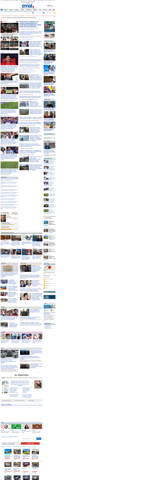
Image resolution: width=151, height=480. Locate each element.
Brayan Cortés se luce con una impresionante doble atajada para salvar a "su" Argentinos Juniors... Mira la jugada (8, 111)
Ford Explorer (25, 455)
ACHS (33, 248)
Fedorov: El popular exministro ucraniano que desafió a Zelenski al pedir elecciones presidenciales (49, 109)
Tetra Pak (24, 248)
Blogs (10, 0)
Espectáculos (28, 9)
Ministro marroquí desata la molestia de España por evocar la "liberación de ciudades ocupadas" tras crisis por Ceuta (9, 186)
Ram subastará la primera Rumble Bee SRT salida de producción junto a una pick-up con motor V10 (9, 367)
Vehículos (14, 446)
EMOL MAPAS (46, 263)
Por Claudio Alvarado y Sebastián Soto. (7, 224)
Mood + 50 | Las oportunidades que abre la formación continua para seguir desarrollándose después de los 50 (15, 258)
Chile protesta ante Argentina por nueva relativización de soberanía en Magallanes (14, 395)
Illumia (12, 234)
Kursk (7, 215)
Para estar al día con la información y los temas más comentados (9, 34)
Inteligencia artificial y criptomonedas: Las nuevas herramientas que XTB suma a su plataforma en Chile (5, 257)
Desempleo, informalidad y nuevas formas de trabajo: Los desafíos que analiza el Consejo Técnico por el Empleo (37, 257)
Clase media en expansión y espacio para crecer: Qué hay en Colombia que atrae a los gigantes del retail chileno (49, 95)
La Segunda (50, 0)
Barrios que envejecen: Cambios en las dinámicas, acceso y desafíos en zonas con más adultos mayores (49, 51)
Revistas (3, 378)
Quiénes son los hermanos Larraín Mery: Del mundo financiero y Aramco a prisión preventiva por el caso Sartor (49, 73)
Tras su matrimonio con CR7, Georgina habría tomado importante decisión (12, 288)
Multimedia (18, 11)
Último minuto (4, 177)
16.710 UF (51, 246)
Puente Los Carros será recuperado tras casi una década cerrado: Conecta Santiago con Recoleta (35, 111)
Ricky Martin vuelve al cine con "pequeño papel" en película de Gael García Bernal (29, 276)
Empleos (34, 0)
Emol (2, 0)
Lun (53, 0)
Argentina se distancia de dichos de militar (27, 37)
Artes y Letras (25, 377)
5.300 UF (46, 225)
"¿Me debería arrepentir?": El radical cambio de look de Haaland (12, 282)
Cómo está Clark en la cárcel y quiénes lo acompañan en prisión (35, 310)
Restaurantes (48, 285)
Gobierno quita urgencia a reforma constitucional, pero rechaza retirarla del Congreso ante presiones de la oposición (19, 383)
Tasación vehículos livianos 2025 (6, 400)
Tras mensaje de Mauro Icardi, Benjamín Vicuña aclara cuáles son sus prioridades (37, 283)
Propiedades (30, 0)
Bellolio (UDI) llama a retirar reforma (26, 72)
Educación (9, 11)
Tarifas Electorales (31, 400)
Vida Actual (35, 377)
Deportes (17, 9)
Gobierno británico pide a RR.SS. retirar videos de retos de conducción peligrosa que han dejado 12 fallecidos (35, 167)
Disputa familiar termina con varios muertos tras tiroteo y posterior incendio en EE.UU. (30, 97)
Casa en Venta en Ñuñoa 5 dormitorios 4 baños (26, 469)
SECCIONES (4, 21)
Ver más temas (46, 137)
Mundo (22, 9)
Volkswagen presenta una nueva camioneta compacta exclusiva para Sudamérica (36, 365)
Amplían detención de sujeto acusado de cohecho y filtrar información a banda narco (30, 91)
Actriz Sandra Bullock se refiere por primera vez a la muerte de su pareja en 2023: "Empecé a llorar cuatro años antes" (37, 296)
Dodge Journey (34, 455)
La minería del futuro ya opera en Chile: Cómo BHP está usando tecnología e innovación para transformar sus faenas (5, 243)
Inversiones (21, 0)
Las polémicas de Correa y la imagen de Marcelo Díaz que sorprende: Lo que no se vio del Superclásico (9, 318)
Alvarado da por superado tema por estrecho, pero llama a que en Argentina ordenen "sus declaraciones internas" (30, 33)
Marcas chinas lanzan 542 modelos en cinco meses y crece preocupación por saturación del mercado (9, 360)
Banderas (2, 430)
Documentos (14, 11)
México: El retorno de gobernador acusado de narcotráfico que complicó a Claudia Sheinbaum (49, 119)
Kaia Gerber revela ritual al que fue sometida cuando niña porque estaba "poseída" (30, 289)
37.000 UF (46, 252)
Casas (46, 0)
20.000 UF (51, 239)
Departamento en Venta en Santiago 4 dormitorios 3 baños (52, 230)
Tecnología (5, 11)
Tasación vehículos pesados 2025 (19, 400)
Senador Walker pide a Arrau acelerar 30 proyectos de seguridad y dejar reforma (29, 65)
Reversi (12, 430)
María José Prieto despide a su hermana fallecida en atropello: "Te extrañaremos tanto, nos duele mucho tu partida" (9, 208)
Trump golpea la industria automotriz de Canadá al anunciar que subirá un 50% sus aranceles (30, 358)
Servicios (45, 9)
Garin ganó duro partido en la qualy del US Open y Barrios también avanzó (30, 318)
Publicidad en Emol (48, 325)
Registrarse (52, 6)
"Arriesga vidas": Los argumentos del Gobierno (27, 29)
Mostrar (28, 2)
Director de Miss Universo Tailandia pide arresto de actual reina (12, 294)
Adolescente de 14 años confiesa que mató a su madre (29, 56)
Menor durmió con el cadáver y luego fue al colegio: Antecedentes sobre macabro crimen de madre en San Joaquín (9, 183)
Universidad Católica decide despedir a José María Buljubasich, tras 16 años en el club (9, 82)
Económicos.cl (39, 0)
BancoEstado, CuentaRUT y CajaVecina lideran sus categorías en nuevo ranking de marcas (37, 243)
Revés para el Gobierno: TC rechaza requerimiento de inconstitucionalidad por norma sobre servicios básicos (30, 24)
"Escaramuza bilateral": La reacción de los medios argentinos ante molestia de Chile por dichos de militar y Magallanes (49, 162)
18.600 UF (46, 259)
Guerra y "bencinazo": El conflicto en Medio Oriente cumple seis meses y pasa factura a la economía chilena (49, 62)
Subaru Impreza (7, 468)
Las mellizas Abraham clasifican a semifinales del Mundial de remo (13, 324)
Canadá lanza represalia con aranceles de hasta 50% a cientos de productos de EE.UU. (30, 60)
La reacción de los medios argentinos (26, 39)
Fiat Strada (15, 468)
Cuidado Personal (49, 283)
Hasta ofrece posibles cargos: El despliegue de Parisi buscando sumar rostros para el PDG (49, 84)
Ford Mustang (16, 455)
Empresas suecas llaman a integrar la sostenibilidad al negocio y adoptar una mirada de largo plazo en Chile (26, 257)
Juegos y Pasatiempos (24, 11)
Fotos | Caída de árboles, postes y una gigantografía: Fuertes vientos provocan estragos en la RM (35, 159)
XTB (1, 248)
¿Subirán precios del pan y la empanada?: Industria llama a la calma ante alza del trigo (30, 123)
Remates (34, 446)
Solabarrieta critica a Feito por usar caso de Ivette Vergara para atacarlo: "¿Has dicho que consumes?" (35, 130)
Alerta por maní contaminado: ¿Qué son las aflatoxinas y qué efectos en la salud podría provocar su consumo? (9, 274)
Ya (37, 389)
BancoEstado (35, 234)
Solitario (33, 430)
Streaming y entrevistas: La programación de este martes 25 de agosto (21, 17)
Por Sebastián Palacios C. (5, 227)
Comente (16, 219)
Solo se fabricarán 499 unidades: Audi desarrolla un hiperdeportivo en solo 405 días (36, 352)
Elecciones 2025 (31, 11)
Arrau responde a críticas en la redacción (27, 69)
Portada (3, 377)
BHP (1, 234)
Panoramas (47, 281)
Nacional (5, 9)
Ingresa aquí (30, 443)
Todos (3, 446)
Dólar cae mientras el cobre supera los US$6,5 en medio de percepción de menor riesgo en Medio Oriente (30, 145)
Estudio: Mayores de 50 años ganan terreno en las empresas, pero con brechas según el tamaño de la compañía (49, 151)
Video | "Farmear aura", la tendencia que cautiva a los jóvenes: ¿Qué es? (12, 300)
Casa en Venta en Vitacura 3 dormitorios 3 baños (52, 257)
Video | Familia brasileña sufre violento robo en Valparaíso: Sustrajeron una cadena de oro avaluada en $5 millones (35, 44)
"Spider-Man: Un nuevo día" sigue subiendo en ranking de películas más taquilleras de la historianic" (36, 268)
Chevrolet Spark (7, 455)
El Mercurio (6, 0)
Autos (25, 0)
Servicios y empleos (22, 446)
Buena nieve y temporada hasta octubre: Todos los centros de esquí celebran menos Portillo (35, 104)
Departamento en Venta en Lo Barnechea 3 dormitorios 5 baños (35, 470)
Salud (45, 303)
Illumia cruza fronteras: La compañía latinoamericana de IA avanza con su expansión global (16, 243)
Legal (14, 0)
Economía (11, 9)
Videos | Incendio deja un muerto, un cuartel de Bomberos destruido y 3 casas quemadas (30, 118)
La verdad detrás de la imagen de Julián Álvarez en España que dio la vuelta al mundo (31, 323)
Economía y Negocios (9, 377)
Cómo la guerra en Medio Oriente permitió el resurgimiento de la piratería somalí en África (49, 129)
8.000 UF (51, 232)
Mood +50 (23, 234)
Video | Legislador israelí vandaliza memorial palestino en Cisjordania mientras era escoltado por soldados (35, 138)
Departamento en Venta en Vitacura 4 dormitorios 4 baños (52, 243)
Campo (17, 0)
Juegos (2, 422)
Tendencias (35, 9)
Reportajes (30, 377)
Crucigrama (24, 430)
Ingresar (48, 6)
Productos (29, 446)
